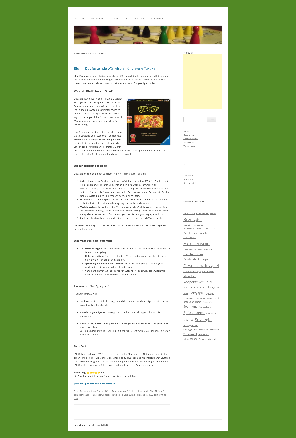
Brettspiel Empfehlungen (193, 225)
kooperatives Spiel (197, 282)
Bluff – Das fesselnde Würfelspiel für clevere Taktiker (115, 68)
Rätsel (198, 301)
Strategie (203, 319)
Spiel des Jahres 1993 (143, 394)
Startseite (79, 18)
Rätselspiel (207, 302)
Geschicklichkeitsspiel (196, 259)
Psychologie (117, 394)
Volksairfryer (157, 18)
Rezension (188, 301)
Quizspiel (210, 293)
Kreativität (189, 287)
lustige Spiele (215, 288)
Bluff (152, 391)
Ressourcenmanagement (207, 298)
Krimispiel (203, 287)
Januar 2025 (188, 179)
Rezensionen (97, 18)
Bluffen (158, 391)
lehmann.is (98, 425)
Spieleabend (194, 312)
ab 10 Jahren (189, 213)
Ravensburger (189, 298)
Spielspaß (188, 320)
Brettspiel (192, 219)
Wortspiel (203, 339)
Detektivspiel (191, 233)
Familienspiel (85, 394)
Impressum (139, 18)
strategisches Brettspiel (195, 329)
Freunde (207, 249)
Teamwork (203, 334)
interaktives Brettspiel (192, 272)
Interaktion (97, 394)
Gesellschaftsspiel (201, 265)
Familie (204, 233)
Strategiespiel (190, 325)
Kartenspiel (208, 271)
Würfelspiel (212, 339)
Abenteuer (202, 213)
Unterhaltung (190, 338)
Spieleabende (211, 313)
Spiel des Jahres (205, 307)
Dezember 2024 (190, 183)
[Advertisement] (202, 81)
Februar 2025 (189, 175)
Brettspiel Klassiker (192, 228)
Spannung (128, 394)
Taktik (157, 394)
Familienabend (189, 237)
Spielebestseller (118, 18)
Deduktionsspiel (208, 229)
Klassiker (107, 394)
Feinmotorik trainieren (192, 250)
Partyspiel (197, 293)
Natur (185, 294)
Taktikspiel (214, 329)
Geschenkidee (193, 254)
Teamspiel (190, 334)
